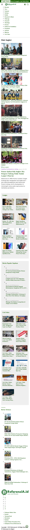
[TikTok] (5, 507)
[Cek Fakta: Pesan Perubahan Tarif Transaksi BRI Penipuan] (8, 363)
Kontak (6, 514)
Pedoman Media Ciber (10, 512)
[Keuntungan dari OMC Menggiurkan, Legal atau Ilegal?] (8, 319)
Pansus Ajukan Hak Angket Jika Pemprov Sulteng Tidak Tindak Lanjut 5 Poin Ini (12, 174)
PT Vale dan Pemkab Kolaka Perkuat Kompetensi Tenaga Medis (14, 56)
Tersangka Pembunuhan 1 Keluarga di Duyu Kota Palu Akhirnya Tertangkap (15, 295)
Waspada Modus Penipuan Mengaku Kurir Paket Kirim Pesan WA (21, 340)
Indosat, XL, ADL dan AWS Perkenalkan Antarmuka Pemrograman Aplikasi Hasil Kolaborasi (8, 223)
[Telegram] (5, 509)
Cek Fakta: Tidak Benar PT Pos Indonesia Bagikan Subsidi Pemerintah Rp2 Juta (21, 384)
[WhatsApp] (5, 505)
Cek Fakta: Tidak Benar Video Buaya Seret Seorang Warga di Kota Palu (7, 398)
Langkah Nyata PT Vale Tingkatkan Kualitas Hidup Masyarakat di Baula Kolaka (15, 279)
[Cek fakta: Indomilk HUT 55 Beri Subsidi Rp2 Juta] (22, 363)
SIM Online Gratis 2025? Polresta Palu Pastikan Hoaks (21, 325)
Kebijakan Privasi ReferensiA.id (13, 523)
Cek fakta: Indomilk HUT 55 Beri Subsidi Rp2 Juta (21, 369)
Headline (3, 169)
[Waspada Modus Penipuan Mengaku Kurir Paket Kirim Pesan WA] (22, 334)
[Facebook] (5, 496)
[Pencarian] (28, 4)
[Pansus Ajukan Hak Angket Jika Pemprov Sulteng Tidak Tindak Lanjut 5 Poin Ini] (5, 167)
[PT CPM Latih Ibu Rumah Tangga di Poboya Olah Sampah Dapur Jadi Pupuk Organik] (11, 79)
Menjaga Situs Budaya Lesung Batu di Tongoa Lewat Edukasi (14, 164)
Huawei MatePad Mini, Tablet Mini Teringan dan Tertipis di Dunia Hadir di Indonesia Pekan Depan (7, 208)
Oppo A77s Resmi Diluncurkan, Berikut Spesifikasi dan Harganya (7, 252)
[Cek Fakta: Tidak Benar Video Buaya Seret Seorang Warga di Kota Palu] (8, 392)
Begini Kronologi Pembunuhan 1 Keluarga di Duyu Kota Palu (14, 134)
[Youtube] (5, 503)
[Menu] (2, 4)
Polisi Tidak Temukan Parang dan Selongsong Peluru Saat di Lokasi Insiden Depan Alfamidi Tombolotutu (14, 71)
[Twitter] (5, 498)
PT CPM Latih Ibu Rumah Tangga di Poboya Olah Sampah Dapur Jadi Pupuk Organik (14, 86)
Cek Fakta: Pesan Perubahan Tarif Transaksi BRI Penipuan (7, 369)
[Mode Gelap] (25, 4)
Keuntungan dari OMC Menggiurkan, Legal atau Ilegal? (7, 325)
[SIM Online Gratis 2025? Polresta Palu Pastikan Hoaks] (22, 319)
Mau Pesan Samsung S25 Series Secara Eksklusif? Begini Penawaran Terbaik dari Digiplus (21, 208)
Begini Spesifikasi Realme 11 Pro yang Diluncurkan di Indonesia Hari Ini (21, 223)
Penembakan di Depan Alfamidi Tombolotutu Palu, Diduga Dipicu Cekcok (14, 149)
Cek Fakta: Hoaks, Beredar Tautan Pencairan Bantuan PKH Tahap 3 (7, 384)
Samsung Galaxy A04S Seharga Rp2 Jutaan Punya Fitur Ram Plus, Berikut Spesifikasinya (21, 252)
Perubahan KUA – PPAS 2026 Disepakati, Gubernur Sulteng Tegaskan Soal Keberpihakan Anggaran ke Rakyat (14, 102)
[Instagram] (5, 501)
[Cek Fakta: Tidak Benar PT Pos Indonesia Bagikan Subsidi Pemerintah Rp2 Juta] (22, 377)
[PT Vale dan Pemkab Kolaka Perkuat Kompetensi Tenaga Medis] (11, 48)
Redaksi (7, 519)
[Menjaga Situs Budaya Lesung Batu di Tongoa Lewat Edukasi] (11, 157)
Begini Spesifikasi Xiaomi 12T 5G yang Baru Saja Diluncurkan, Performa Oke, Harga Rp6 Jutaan (8, 237)
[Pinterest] (5, 499)
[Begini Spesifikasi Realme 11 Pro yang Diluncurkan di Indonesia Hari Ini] (22, 216)
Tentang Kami (8, 516)
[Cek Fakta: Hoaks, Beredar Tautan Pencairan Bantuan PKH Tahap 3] (8, 377)
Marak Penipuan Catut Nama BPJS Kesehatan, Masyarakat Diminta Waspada (7, 340)
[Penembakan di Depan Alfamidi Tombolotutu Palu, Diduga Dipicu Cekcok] (11, 142)
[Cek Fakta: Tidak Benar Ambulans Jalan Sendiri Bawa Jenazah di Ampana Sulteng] (8, 348)
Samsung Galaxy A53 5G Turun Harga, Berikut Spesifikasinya (21, 237)
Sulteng (16, 169)
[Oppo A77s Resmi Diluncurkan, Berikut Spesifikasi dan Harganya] (8, 246)
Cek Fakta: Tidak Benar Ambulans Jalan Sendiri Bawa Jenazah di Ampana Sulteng (8, 355)
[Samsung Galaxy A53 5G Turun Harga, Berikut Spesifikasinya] (22, 231)
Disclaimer (7, 518)
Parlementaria (10, 169)
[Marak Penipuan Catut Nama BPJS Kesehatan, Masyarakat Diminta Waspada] (8, 334)
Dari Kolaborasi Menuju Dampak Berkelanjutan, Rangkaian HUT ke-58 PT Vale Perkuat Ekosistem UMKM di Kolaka (16, 287)
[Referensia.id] (10, 4)
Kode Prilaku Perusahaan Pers (12, 521)
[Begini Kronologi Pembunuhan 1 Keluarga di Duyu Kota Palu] (11, 127)
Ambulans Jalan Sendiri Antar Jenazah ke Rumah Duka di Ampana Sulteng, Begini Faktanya (21, 355)
